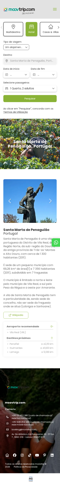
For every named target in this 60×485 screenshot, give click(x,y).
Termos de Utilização (15, 112)
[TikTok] (30, 455)
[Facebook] (14, 455)
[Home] (7, 455)
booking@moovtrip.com (24, 429)
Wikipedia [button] (17, 315)
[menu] (54, 9)
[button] (1, 27)
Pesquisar (30, 98)
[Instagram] (22, 455)
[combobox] (30, 61)
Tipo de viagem (12, 41)
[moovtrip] (18, 387)
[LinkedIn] (52, 455)
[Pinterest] (44, 455)
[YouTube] (37, 455)
